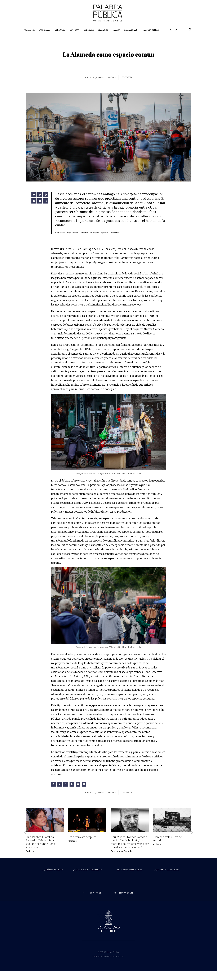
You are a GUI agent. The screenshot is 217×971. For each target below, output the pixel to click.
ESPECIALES (131, 30)
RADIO (116, 30)
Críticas (72, 841)
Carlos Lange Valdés (94, 77)
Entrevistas (117, 851)
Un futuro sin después (82, 837)
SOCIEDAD (44, 30)
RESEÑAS (103, 30)
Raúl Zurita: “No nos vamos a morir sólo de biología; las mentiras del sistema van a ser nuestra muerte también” (130, 842)
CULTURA (29, 30)
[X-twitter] (170, 30)
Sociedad (128, 851)
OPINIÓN (75, 30)
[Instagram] (176, 30)
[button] (33, 194)
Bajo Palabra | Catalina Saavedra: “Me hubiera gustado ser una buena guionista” (40, 842)
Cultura (30, 851)
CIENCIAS (60, 30)
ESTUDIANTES (151, 30)
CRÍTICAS (89, 30)
